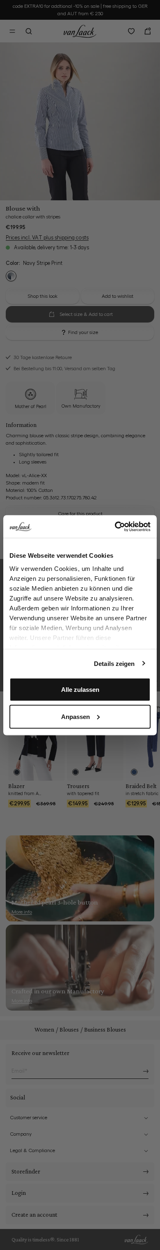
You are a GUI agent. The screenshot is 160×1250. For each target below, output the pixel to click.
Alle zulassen (80, 689)
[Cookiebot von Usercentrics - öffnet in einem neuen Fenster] (115, 526)
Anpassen (75, 716)
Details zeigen (114, 663)
